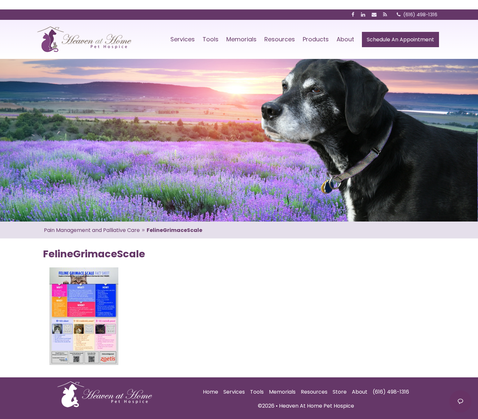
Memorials (241, 39)
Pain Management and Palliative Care (92, 230)
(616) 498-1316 (391, 392)
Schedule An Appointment (400, 39)
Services (182, 39)
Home (210, 392)
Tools (211, 39)
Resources (279, 39)
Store (340, 392)
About (345, 39)
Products (316, 39)
